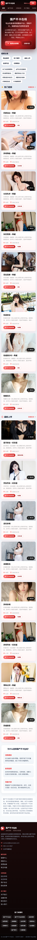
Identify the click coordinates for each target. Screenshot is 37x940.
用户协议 (4, 882)
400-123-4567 (8, 846)
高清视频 (31, 917)
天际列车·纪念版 (10, 483)
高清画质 (14, 925)
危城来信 (6, 315)
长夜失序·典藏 (9, 194)
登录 (33, 3)
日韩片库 (27, 43)
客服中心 (4, 858)
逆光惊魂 (6, 523)
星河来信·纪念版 (10, 442)
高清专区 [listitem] (6, 63)
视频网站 (31, 921)
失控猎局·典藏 (9, 234)
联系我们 (4, 901)
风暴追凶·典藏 (9, 113)
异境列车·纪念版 (10, 645)
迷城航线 (6, 564)
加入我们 (4, 904)
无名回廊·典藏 (9, 274)
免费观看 (5, 921)
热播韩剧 (23, 930)
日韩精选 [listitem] (17, 63)
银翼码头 (6, 396)
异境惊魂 (6, 604)
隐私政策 (4, 885)
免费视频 (23, 925)
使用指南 (4, 864)
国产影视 (14, 930)
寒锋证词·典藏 (9, 685)
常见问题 (4, 867)
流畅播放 (14, 921)
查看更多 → (32, 87)
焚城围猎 (6, 725)
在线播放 (31, 925)
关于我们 (4, 894)
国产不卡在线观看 (20, 917)
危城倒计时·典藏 (10, 355)
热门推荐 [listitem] (17, 58)
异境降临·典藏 (9, 153)
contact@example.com (11, 843)
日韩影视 (5, 925)
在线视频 (23, 921)
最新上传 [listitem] (27, 58)
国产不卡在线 (7, 917)
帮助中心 (4, 861)
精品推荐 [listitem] (6, 58)
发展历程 (4, 898)
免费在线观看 (14, 43)
